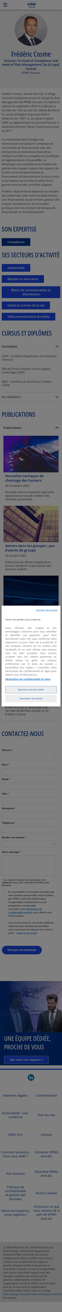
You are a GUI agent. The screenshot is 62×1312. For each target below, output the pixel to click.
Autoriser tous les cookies (31, 689)
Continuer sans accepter (47, 610)
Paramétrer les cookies (31, 698)
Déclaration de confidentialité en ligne (27, 679)
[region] (31, 656)
